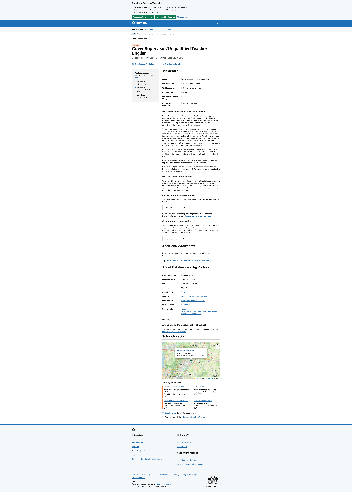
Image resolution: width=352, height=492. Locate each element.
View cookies (182, 17)
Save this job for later (173, 64)
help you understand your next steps (197, 216)
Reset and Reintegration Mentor (176, 401)
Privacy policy (145, 475)
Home (134, 38)
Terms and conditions (160, 475)
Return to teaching (139, 455)
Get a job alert (170, 413)
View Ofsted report (188, 292)
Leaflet (197, 378)
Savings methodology (189, 475)
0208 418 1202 (187, 305)
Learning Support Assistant (174, 387)
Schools (159, 29)
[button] (191, 360)
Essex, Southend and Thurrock (194, 417)
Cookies (135, 475)
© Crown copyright (213, 486)
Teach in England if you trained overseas (147, 459)
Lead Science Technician (203, 401)
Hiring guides (182, 447)
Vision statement (138, 477)
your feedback (155, 34)
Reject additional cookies (165, 17)
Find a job (135, 447)
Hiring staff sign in (184, 442)
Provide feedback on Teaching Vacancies (192, 464)
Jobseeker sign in (138, 442)
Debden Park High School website (194, 296)
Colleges (168, 29)
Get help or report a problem (188, 460)
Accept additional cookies (143, 17)
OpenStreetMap (209, 378)
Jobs (151, 29)
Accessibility (174, 475)
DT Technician (199, 387)
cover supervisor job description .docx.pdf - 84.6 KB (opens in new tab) (188, 261)
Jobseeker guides (138, 451)
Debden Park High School (185, 350)
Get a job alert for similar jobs (146, 64)
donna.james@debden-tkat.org (193, 300)
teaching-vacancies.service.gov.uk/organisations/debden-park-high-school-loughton (199, 311)
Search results (142, 38)
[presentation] (191, 360)
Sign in (218, 23)
